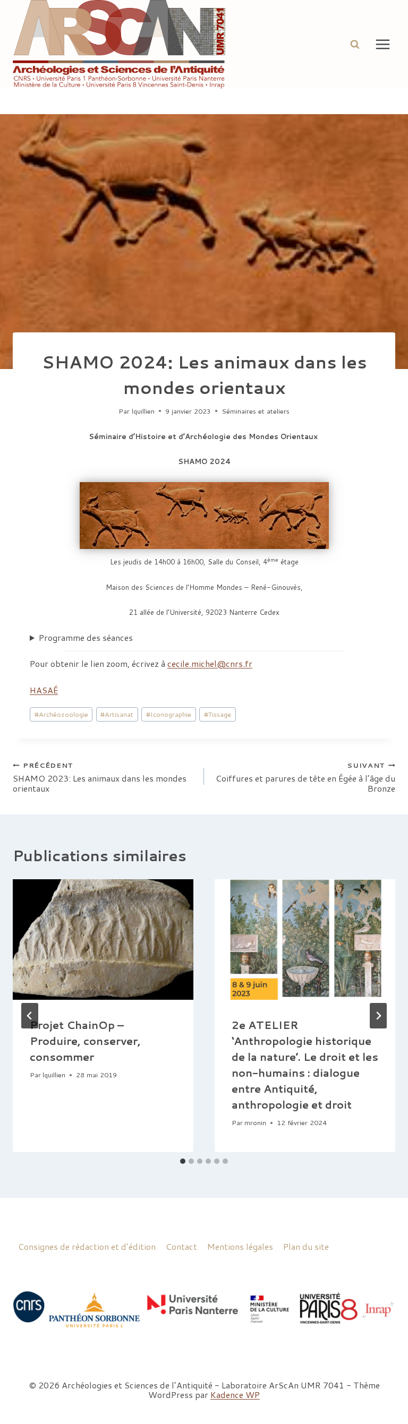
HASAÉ (44, 690)
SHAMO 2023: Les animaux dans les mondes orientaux (99, 776)
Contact (181, 1246)
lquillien (143, 411)
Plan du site (306, 1246)
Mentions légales (240, 1246)
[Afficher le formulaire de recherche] (354, 44)
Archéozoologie (61, 714)
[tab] (182, 1161)
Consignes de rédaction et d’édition (87, 1246)
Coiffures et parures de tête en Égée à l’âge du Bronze (305, 776)
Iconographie (168, 714)
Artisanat (116, 714)
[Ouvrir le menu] (382, 44)
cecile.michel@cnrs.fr (209, 663)
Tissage (217, 714)
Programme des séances (86, 637)
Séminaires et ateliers (256, 411)
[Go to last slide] (29, 1015)
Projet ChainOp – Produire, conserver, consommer (85, 1040)
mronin (255, 1122)
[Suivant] (378, 1015)
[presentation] (103, 939)
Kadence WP (235, 1394)
